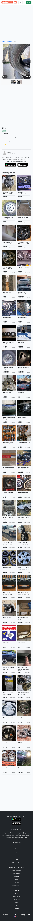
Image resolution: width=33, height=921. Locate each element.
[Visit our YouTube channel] (21, 915)
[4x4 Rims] (9, 758)
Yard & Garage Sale (16, 885)
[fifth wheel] (24, 333)
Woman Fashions (16, 870)
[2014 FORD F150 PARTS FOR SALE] (9, 533)
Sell (16, 846)
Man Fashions (16, 873)
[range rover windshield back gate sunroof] (9, 408)
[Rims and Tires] (9, 558)
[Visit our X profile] (24, 915)
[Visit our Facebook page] (27, 915)
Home (3, 41)
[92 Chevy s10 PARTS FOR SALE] (24, 508)
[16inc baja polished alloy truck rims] (9, 358)
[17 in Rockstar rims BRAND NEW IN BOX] (24, 233)
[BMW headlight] (24, 408)
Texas (9, 138)
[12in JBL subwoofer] (9, 483)
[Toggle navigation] (20, 2)
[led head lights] (9, 608)
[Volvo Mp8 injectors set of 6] (24, 608)
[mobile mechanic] (24, 308)
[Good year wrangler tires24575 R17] (9, 683)
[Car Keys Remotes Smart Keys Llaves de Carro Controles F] (9, 433)
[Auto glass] (24, 383)
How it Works (16, 896)
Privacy (16, 902)
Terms (16, 905)
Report (5, 144)
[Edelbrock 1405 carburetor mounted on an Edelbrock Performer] (9, 383)
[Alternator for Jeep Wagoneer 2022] (9, 183)
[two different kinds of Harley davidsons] (24, 458)
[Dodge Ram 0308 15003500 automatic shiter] (24, 658)
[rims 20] (9, 733)
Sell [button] (29, 2)
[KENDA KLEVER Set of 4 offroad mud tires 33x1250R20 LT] (9, 333)
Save (5, 147)
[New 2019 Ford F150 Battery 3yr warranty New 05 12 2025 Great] (24, 583)
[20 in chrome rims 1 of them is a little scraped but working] (24, 433)
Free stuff (16, 882)
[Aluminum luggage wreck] (24, 208)
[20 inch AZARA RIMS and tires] (9, 658)
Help (16, 893)
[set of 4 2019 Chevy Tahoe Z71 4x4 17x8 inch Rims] (24, 558)
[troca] (24, 758)
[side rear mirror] (24, 633)
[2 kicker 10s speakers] (24, 258)
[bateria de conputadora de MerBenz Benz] (24, 183)
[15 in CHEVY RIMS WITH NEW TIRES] (24, 533)
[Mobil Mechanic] (9, 308)
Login (16, 852)
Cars (16, 879)
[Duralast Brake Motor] (9, 458)
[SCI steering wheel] (9, 708)
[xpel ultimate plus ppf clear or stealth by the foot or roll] (9, 233)
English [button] (17, 916)
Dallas (12, 138)
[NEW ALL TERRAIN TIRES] (9, 508)
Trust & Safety (16, 899)
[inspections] (9, 633)
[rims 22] (24, 708)
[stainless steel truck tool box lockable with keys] (24, 283)
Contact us (16, 908)
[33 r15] (24, 733)
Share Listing (7, 141)
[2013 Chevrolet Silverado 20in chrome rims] (9, 258)
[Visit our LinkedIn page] (29, 915)
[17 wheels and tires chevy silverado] (9, 208)
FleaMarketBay (16, 915)
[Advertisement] (16, 22)
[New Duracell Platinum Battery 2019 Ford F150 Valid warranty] (9, 583)
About (16, 849)
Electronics (16, 876)
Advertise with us (16, 863)
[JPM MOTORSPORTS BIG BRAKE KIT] (24, 683)
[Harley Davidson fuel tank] (24, 358)
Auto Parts (9, 41)
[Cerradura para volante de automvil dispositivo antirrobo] (9, 283)
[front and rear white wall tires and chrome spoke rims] (24, 483)
